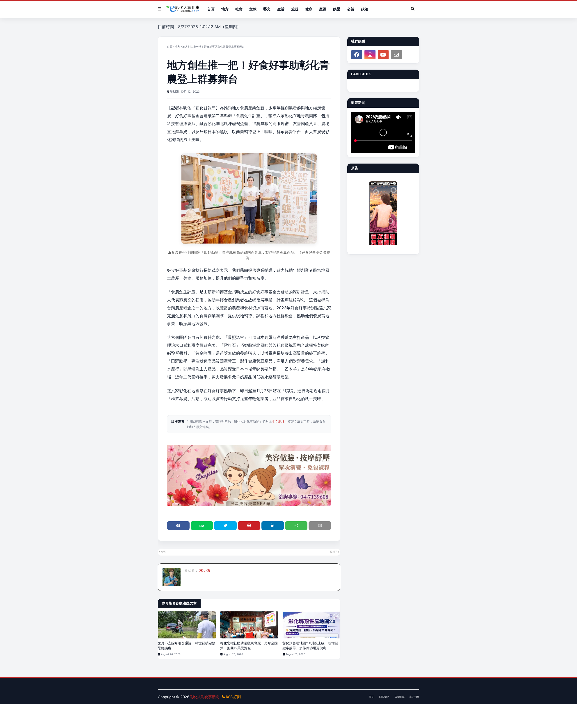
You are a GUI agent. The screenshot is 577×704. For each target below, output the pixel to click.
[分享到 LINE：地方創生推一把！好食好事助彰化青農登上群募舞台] (202, 525)
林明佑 (204, 570)
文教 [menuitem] (252, 9)
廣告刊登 (414, 696)
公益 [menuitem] (350, 9)
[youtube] (383, 54)
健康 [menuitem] (308, 9)
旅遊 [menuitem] (294, 9)
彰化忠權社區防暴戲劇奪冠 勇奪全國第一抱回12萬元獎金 (249, 645)
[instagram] (369, 54)
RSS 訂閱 (233, 697)
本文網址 (278, 421)
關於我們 (384, 696)
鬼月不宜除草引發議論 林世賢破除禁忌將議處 (186, 645)
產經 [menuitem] (322, 9)
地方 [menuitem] (225, 9)
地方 (177, 46)
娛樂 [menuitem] (336, 9)
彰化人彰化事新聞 (204, 697)
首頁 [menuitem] (211, 9)
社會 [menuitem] (239, 9)
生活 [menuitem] (280, 9)
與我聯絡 (400, 696)
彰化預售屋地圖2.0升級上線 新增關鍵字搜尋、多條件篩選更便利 (310, 645)
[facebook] (356, 54)
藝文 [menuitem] (266, 9)
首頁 (169, 46)
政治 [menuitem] (364, 9)
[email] (396, 54)
